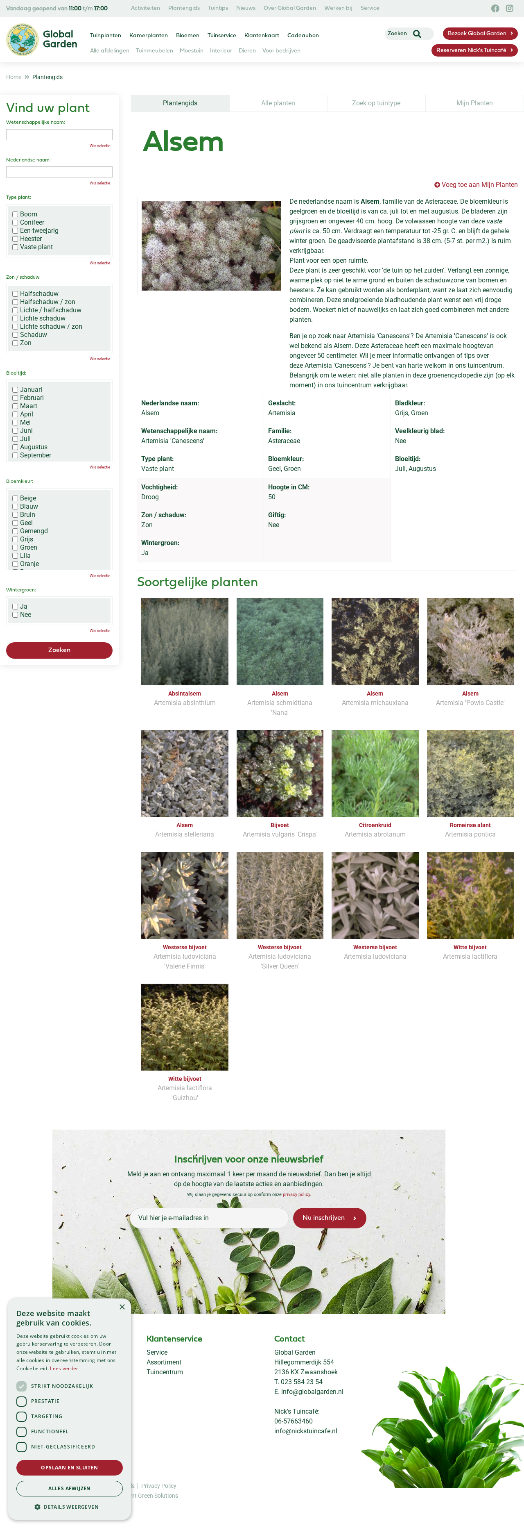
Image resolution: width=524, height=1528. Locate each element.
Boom (28, 214)
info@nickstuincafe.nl (305, 1431)
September (35, 455)
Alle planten (278, 103)
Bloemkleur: (19, 482)
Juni (26, 431)
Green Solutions (158, 1495)
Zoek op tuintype (376, 103)
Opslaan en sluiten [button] (69, 1467)
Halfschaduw (39, 294)
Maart (28, 406)
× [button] (122, 1307)
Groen (28, 547)
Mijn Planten (474, 103)
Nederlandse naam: (28, 160)
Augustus (33, 447)
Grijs (26, 539)
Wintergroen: (21, 590)
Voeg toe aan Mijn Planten (480, 185)
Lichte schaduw (43, 318)
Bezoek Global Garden (477, 33)
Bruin (27, 515)
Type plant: (18, 198)
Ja (23, 606)
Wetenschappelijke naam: (35, 123)
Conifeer (32, 222)
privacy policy (296, 1194)
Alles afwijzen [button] (69, 1488)
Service (157, 1352)
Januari (31, 390)
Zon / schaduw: (23, 277)
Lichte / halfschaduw (50, 310)
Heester (31, 239)
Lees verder (64, 1368)
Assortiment (164, 1362)
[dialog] (69, 1409)
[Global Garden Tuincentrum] (22, 39)
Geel (26, 523)
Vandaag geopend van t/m (57, 8)
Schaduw (33, 335)
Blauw (29, 506)
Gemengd (34, 531)
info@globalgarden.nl (312, 1392)
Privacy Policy (158, 1486)
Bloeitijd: (16, 373)
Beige (28, 498)
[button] (69, 1507)
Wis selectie (100, 145)
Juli (25, 439)
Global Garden (295, 1352)
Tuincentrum (165, 1372)
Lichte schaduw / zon (51, 327)
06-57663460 (293, 1421)
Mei (25, 422)
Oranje (29, 564)
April (26, 414)
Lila (25, 556)
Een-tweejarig (39, 231)
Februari (32, 398)
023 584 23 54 (302, 1382)
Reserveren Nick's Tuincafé (471, 50)
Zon (26, 343)
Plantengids (180, 103)
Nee (25, 615)
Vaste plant (36, 247)
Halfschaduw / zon (47, 302)
